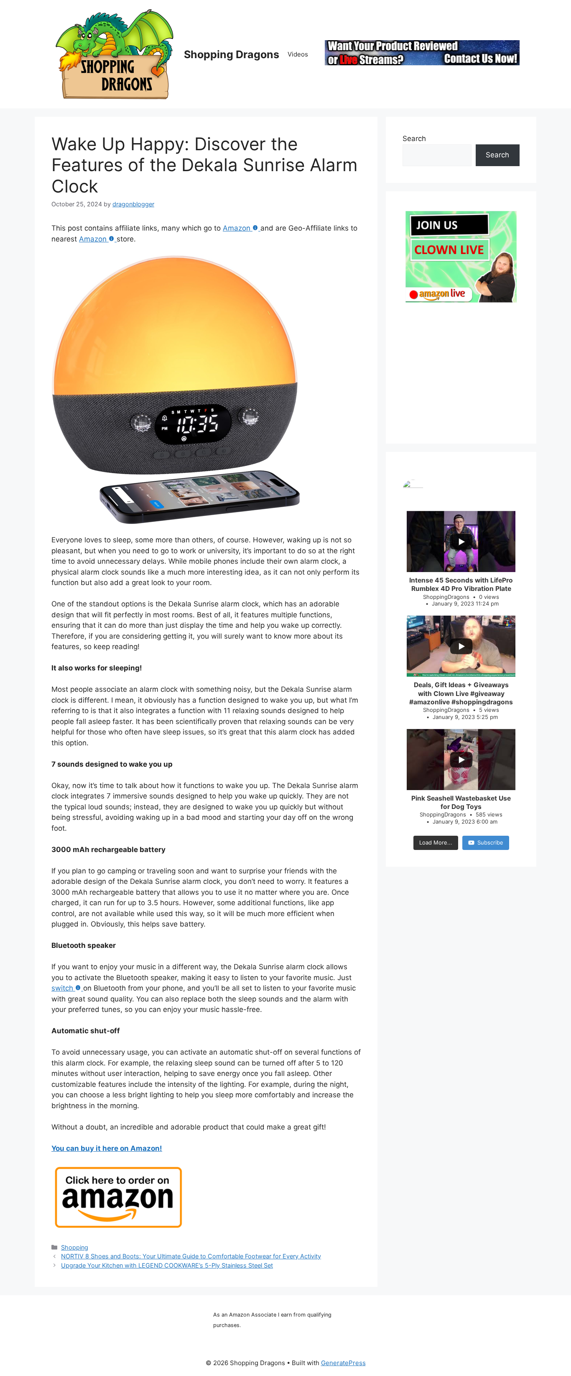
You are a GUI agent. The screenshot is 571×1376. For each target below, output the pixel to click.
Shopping (74, 1247)
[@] (461, 490)
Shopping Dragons (231, 54)
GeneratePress (343, 1363)
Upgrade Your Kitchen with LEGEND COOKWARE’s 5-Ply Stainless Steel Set (167, 1265)
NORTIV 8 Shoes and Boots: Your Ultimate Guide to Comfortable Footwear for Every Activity (191, 1256)
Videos (298, 54)
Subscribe (490, 842)
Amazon (236, 228)
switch (62, 988)
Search (414, 138)
